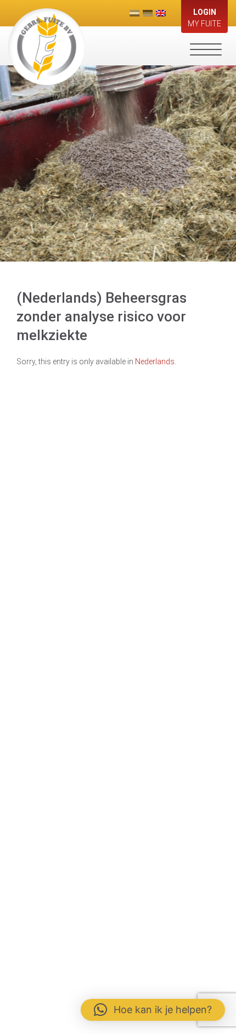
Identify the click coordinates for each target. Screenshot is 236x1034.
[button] (153, 1010)
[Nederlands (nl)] (134, 13)
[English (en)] (161, 13)
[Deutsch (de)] (148, 13)
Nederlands (155, 361)
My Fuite (204, 18)
